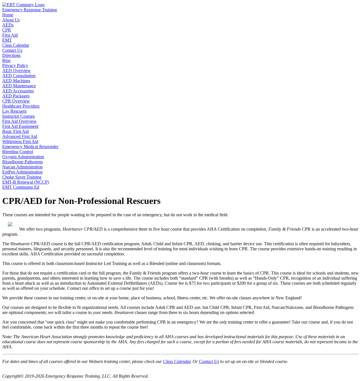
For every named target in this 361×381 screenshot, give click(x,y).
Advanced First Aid (19, 136)
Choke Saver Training (21, 177)
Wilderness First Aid (20, 141)
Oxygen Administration (23, 156)
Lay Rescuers (14, 111)
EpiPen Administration (22, 172)
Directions (11, 55)
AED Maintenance (19, 85)
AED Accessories (18, 90)
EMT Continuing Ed (20, 187)
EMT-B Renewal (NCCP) (25, 182)
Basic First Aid (15, 131)
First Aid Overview (19, 121)
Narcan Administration (22, 166)
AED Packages (16, 95)
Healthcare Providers (20, 106)
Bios (6, 60)
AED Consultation (19, 75)
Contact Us (209, 361)
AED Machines (16, 80)
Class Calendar (176, 361)
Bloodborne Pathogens (22, 161)
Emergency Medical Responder (30, 146)
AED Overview (16, 70)
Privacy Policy (15, 65)
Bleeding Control (17, 151)
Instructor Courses (18, 116)
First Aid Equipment (20, 126)
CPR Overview (16, 101)
